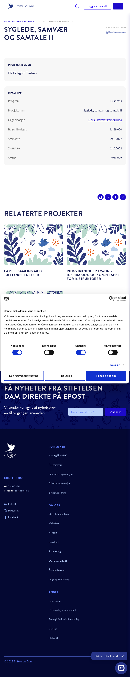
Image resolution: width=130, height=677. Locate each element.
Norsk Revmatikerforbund (105, 120)
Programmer (55, 465)
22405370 (14, 487)
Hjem (7, 21)
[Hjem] (24, 450)
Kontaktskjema (21, 491)
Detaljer (115, 364)
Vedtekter (54, 523)
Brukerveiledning (57, 493)
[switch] (49, 352)
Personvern (55, 601)
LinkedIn (12, 504)
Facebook (13, 517)
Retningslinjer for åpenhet (62, 610)
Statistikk (53, 638)
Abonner (115, 412)
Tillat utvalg (65, 375)
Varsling (53, 629)
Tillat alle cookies (106, 375)
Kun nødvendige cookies (23, 375)
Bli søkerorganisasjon (60, 483)
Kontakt (53, 533)
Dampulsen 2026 (58, 561)
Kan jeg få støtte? (58, 455)
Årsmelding (55, 551)
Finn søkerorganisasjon (61, 474)
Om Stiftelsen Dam (59, 514)
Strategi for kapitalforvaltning (64, 619)
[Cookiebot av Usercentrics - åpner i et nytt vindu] (111, 298)
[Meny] (118, 6)
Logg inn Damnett (97, 6)
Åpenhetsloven (56, 570)
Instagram (13, 511)
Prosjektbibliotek (23, 21)
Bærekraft (54, 542)
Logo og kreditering (59, 579)
